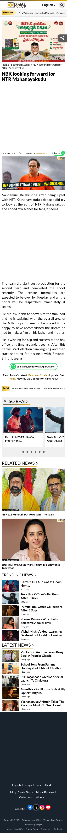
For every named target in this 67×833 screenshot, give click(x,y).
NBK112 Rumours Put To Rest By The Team (28, 514)
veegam (39, 824)
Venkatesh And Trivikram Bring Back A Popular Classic (42, 653)
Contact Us (58, 829)
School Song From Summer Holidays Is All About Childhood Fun (42, 667)
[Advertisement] (33, 117)
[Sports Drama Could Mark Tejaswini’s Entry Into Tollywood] (33, 540)
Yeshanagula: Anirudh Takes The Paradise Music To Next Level (42, 703)
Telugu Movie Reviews (53, 820)
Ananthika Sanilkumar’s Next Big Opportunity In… (43, 691)
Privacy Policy (31, 829)
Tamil (38, 785)
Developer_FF (41, 153)
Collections (26, 797)
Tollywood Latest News (32, 820)
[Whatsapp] (63, 153)
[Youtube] (48, 807)
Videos (40, 797)
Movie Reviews (45, 792)
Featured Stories (21, 64)
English (47, 5)
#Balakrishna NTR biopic (26, 388)
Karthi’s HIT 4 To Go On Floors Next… (19, 439)
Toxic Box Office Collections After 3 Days (40, 596)
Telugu (28, 785)
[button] (23, 452)
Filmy (13, 378)
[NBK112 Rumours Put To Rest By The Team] (33, 490)
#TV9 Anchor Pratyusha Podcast (36, 12)
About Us (18, 829)
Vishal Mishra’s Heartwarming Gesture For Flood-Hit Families (42, 633)
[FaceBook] (30, 807)
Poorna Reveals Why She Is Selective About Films (39, 621)
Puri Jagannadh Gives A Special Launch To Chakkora (42, 678)
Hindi (48, 785)
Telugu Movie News (21, 792)
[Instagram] (42, 807)
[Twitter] (36, 807)
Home (5, 64)
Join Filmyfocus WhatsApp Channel (36, 366)
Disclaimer (46, 829)
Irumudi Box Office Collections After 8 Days (42, 608)
